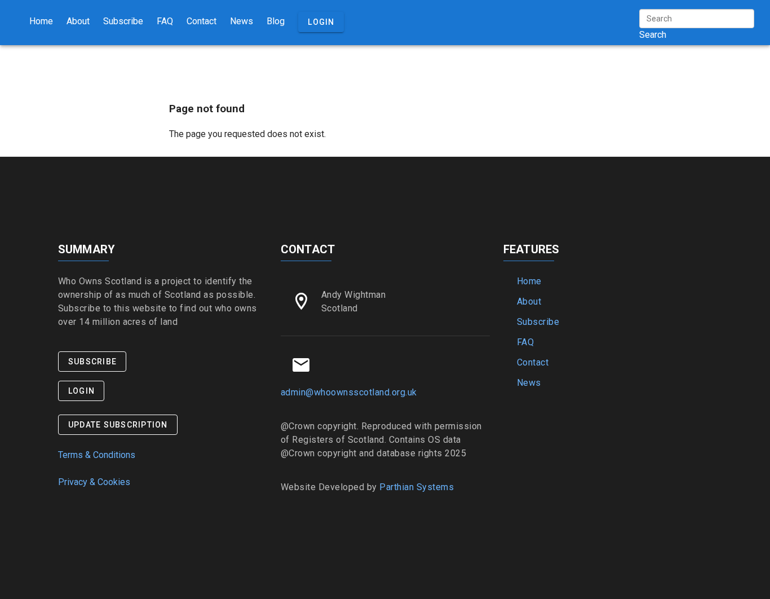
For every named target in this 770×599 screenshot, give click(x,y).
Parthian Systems (416, 487)
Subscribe (123, 21)
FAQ (165, 21)
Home (41, 21)
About (78, 21)
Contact (201, 21)
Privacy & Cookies (94, 482)
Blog (276, 21)
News (241, 21)
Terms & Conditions (96, 455)
